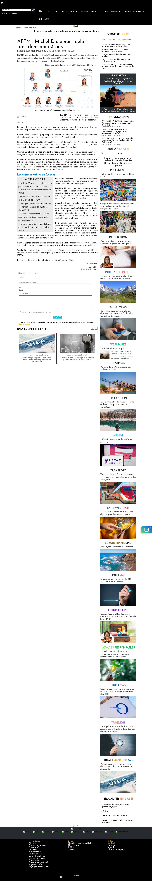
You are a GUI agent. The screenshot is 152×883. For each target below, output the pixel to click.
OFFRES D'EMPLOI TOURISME (111, 127)
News (104, 40)
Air (118, 435)
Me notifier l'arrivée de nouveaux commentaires (36, 312)
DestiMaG (33, 850)
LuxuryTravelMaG (37, 856)
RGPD (71, 847)
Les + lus (112, 40)
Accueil (18, 27)
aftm (95, 267)
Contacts (44, 19)
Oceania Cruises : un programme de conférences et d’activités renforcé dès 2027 (118, 66)
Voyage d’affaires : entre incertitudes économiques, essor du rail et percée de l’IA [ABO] (34, 207)
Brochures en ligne (37, 845)
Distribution (118, 237)
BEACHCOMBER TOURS (115, 816)
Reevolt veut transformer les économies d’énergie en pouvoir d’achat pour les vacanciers (115, 654)
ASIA (105, 811)
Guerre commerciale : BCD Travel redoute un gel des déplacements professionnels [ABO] (33, 217)
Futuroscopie (118, 610)
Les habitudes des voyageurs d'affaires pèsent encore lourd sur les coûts (77, 359)
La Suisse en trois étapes (112, 349)
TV (100, 12)
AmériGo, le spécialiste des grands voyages (115, 806)
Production (118, 398)
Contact (111, 843)
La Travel (118, 508)
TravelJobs (34, 860)
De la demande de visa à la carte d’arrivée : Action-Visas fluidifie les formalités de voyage (116, 313)
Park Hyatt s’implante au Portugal (116, 547)
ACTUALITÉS (52, 12)
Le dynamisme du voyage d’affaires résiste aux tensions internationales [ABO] (34, 227)
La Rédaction (60, 65)
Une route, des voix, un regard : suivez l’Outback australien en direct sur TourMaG (118, 81)
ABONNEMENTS (113, 12)
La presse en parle (116, 850)
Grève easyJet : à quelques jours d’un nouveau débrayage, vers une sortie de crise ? (65, 31)
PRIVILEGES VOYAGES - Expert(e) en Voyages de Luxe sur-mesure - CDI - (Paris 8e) (118, 123)
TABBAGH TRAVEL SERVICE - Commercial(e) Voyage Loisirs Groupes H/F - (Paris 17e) (115, 132)
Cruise (118, 685)
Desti (118, 363)
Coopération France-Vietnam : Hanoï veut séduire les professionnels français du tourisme (117, 206)
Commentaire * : (24, 293)
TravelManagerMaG (29, 27)
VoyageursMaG (36, 865)
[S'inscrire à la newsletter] (146, 529)
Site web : (22, 288)
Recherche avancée (9, 13)
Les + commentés (124, 40)
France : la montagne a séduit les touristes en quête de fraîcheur (116, 45)
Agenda (111, 847)
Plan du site (73, 845)
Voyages (118, 647)
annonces (118, 117)
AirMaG (32, 843)
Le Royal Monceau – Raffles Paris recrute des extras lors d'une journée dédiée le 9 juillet (117, 729)
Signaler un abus (24, 324)
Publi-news (118, 170)
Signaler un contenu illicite (80, 843)
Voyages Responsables (39, 867)
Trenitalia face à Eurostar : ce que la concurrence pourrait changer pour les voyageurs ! (118, 477)
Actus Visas (118, 307)
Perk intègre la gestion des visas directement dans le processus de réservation (37, 360)
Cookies (72, 850)
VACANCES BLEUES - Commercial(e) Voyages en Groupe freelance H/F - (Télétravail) (118, 140)
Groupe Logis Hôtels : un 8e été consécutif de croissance (115, 50)
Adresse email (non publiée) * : (28, 282)
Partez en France (37, 858)
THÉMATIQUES (69, 12)
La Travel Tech (36, 854)
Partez (118, 272)
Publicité (111, 845)
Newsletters (88, 12)
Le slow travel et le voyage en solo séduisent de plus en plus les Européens (117, 404)
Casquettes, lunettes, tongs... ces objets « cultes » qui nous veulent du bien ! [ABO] (118, 616)
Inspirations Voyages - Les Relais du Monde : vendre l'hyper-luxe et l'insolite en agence (118, 162)
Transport (118, 470)
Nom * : (21, 277)
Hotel (118, 575)
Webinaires (118, 344)
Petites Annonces (134, 12)
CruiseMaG (34, 847)
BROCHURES (118, 799)
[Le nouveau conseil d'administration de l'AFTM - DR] (57, 68)
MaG (118, 543)
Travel (118, 722)
